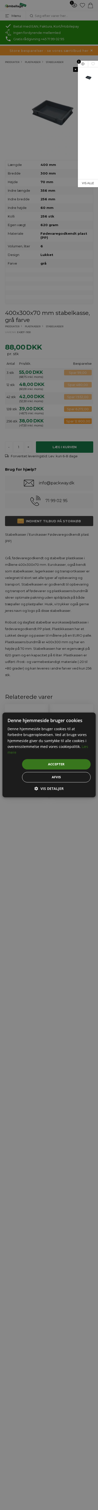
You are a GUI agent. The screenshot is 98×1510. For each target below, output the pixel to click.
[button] (49, 788)
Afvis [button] (56, 777)
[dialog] (49, 755)
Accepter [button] (56, 764)
